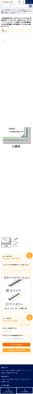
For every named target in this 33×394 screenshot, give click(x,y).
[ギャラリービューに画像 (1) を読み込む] (6, 242)
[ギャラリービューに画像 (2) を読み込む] (16, 242)
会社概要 (18, 370)
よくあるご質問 (5, 385)
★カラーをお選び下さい (9, 328)
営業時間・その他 (5, 381)
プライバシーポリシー (26, 370)
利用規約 (3, 372)
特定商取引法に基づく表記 (12, 372)
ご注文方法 (3, 379)
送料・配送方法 (10, 379)
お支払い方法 (18, 379)
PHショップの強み (5, 370)
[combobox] (16, 6)
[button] (31, 2)
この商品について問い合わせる (16, 350)
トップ (2, 9)
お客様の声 (12, 370)
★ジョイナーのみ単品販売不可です (13, 335)
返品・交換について (26, 379)
